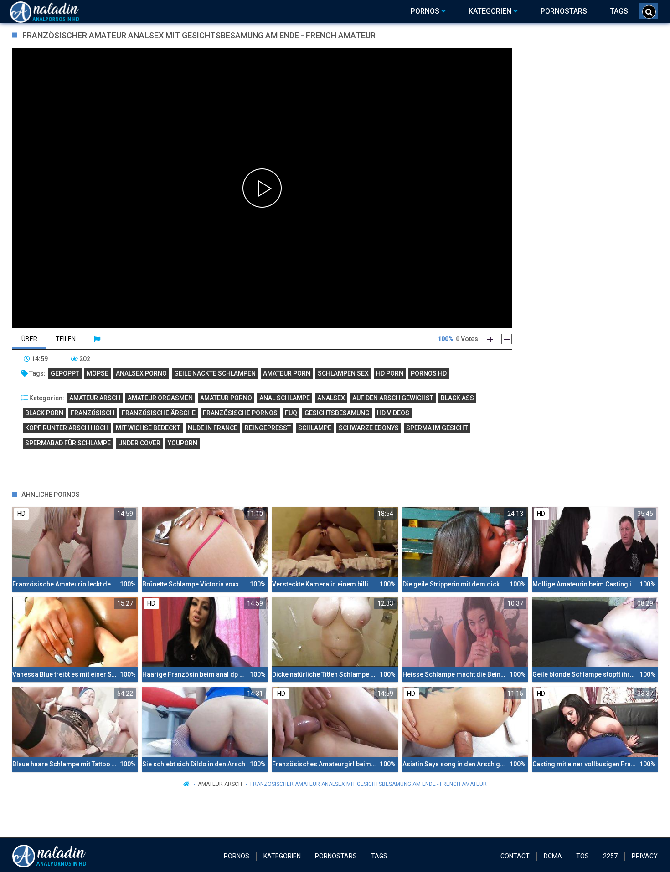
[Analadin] (56, 11)
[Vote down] (506, 339)
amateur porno (226, 398)
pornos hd (429, 373)
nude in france (212, 428)
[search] (649, 12)
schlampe (314, 428)
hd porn (389, 373)
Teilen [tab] (66, 338)
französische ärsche (159, 413)
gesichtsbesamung (337, 413)
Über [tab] (29, 338)
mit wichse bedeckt (148, 428)
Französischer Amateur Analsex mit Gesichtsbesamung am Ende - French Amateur (368, 784)
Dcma (553, 856)
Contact (515, 856)
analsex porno (141, 373)
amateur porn (286, 373)
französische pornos (240, 413)
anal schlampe (284, 398)
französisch (92, 413)
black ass (457, 398)
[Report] (97, 338)
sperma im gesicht (437, 428)
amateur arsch (94, 398)
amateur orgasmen (160, 398)
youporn (182, 443)
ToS (582, 856)
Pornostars (336, 856)
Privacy (645, 856)
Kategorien (282, 856)
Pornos (236, 856)
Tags (379, 856)
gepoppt (65, 373)
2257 (610, 856)
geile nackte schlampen (215, 373)
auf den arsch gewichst (392, 398)
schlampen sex (343, 373)
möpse (97, 373)
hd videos (393, 413)
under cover (139, 443)
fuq (291, 413)
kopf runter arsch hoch (66, 428)
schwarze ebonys (369, 428)
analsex (331, 398)
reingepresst (268, 428)
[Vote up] (490, 339)
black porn (44, 413)
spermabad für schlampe (68, 443)
